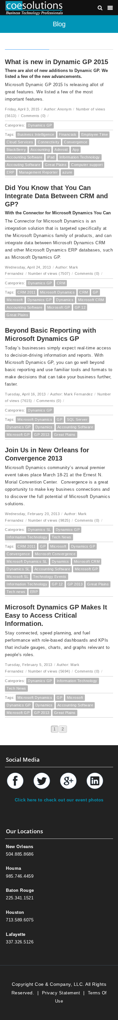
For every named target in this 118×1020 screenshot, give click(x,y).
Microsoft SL (18, 577)
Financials (68, 134)
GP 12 (80, 307)
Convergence (76, 142)
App (75, 150)
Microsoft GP (58, 307)
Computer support (87, 165)
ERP (10, 172)
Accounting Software (25, 157)
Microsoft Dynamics (57, 292)
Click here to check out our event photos (59, 799)
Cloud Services (20, 142)
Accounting (40, 150)
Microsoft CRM (91, 300)
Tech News (61, 537)
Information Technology (79, 157)
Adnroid (61, 150)
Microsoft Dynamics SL (27, 561)
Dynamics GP (40, 125)
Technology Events (50, 577)
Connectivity (48, 142)
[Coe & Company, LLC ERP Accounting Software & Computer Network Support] (34, 7)
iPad (51, 157)
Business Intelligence (35, 134)
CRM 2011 (26, 292)
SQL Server (77, 419)
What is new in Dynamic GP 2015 (56, 61)
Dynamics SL (39, 530)
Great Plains (56, 165)
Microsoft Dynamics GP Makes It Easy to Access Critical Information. (56, 615)
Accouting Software (23, 165)
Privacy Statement (61, 992)
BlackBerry (16, 150)
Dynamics (64, 300)
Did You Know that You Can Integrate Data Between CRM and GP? (56, 196)
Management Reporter (38, 172)
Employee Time (94, 134)
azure (67, 172)
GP (95, 292)
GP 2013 (41, 435)
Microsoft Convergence (55, 554)
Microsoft (15, 300)
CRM (61, 283)
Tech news (16, 592)
